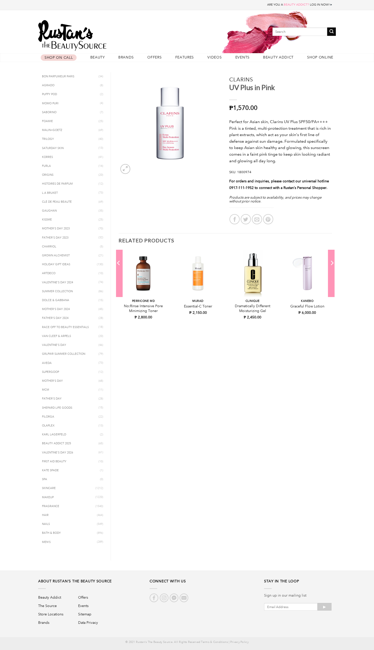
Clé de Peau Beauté (57, 202)
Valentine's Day (54, 345)
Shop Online (320, 57)
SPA (44, 479)
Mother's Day (52, 381)
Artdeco (48, 273)
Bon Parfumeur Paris (58, 76)
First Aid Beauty (54, 461)
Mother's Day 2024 (56, 309)
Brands (126, 57)
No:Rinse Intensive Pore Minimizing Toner (143, 308)
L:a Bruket (50, 193)
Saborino (49, 112)
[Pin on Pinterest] (268, 219)
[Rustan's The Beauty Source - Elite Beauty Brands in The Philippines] (95, 34)
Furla (46, 166)
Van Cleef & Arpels (56, 336)
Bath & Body (51, 533)
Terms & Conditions (214, 642)
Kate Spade (50, 470)
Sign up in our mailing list (285, 595)
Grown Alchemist (56, 255)
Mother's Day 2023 (56, 228)
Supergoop (50, 372)
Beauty (97, 57)
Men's (46, 542)
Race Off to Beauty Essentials (65, 327)
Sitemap (84, 614)
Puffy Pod (49, 94)
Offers (154, 57)
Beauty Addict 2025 (56, 443)
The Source (47, 605)
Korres (47, 157)
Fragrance (50, 506)
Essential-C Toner (198, 306)
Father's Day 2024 (55, 318)
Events (242, 57)
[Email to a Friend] (257, 219)
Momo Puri (50, 103)
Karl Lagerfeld (54, 434)
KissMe (47, 219)
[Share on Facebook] (234, 219)
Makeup (48, 497)
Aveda (47, 363)
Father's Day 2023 (55, 238)
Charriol (49, 246)
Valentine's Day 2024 (57, 282)
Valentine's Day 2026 (57, 452)
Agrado (48, 85)
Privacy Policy (239, 642)
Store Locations (50, 614)
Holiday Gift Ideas (56, 264)
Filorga (48, 417)
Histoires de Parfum (57, 184)
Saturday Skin (53, 148)
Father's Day (52, 399)
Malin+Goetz (52, 130)
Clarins (241, 79)
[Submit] (331, 31)
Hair (45, 515)
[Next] (332, 273)
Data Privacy (88, 622)
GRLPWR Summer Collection (63, 354)
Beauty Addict (278, 57)
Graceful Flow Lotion (307, 306)
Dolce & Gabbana (55, 300)
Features (184, 57)
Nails (46, 524)
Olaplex (48, 425)
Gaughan (49, 211)
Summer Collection (57, 291)
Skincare (49, 488)
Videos (214, 57)
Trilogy (48, 139)
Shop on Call (59, 57)
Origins (47, 175)
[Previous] (119, 273)
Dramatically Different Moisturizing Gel (252, 308)
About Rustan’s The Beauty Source (75, 581)
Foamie (47, 121)
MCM (45, 390)
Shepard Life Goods (57, 408)
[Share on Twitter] (246, 219)
